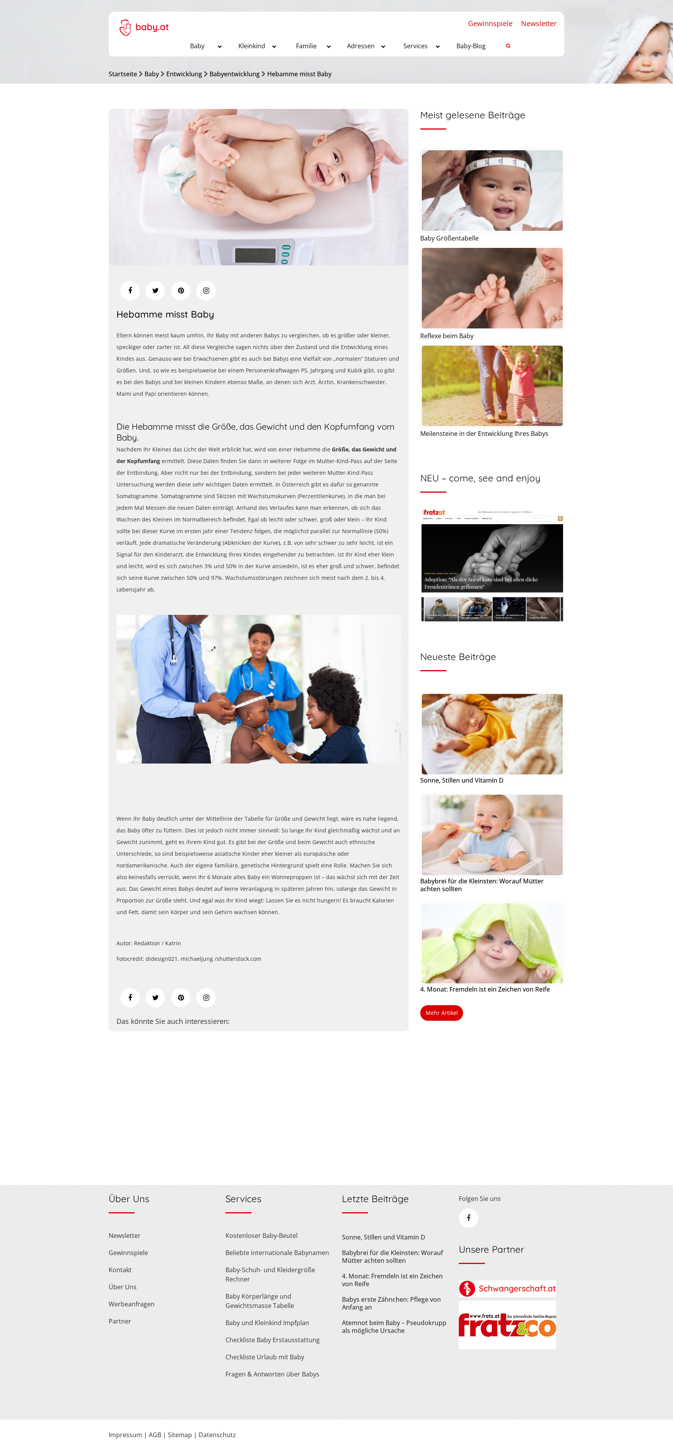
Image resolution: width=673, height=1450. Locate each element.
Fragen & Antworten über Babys (272, 1374)
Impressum (125, 1435)
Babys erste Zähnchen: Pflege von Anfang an (391, 1303)
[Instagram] (206, 290)
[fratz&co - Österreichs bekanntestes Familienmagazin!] (507, 1347)
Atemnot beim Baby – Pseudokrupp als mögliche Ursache (394, 1326)
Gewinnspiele (490, 23)
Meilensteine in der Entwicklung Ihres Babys (484, 433)
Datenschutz (217, 1435)
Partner (120, 1321)
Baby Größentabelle (449, 238)
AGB (155, 1435)
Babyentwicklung (235, 74)
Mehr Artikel (442, 1012)
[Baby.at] (144, 24)
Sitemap (180, 1435)
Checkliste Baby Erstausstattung (273, 1340)
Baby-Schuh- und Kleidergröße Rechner (270, 1274)
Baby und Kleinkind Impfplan (267, 1322)
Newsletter (539, 23)
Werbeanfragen (132, 1304)
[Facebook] (130, 290)
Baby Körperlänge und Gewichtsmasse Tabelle (260, 1301)
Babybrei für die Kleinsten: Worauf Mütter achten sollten (482, 885)
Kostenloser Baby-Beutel (262, 1235)
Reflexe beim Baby (447, 336)
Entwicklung (184, 74)
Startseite (123, 74)
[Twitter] (155, 290)
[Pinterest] (180, 290)
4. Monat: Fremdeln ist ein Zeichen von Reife (485, 989)
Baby (151, 74)
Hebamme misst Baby (299, 74)
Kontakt (120, 1270)
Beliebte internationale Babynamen (277, 1252)
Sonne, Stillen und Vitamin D (462, 780)
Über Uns (123, 1287)
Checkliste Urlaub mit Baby (265, 1357)
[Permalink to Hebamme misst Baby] (259, 262)
